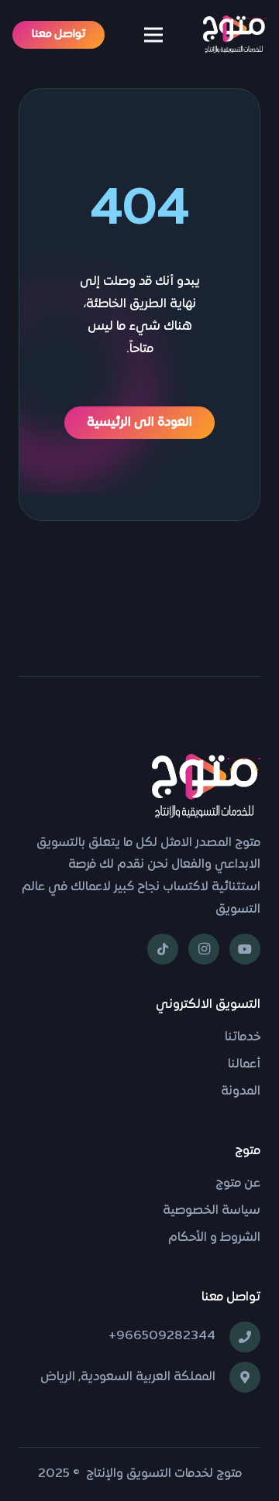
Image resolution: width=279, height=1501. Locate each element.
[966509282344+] (237, 1336)
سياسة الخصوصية (211, 1210)
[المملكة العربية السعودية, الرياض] (237, 1377)
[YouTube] (244, 949)
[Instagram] (203, 949)
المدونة (240, 1091)
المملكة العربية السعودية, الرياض (127, 1377)
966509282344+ (161, 1336)
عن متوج (237, 1183)
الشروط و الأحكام (214, 1238)
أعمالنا (244, 1064)
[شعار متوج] (235, 34)
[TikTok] (162, 949)
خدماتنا (242, 1037)
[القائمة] (154, 34)
